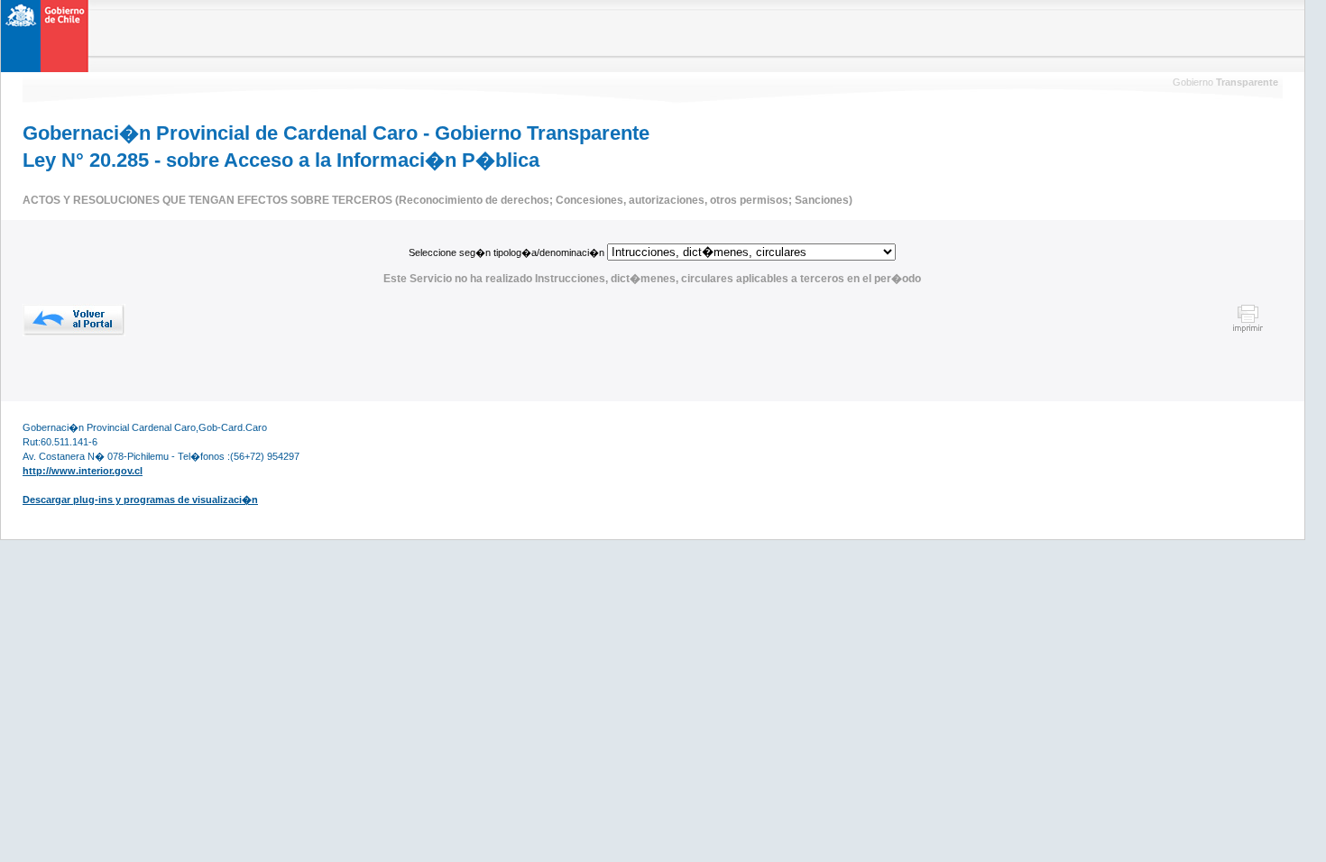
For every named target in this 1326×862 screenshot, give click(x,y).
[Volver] (74, 320)
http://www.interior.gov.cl (83, 470)
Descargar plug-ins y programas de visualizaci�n (140, 499)
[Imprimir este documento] (1248, 330)
